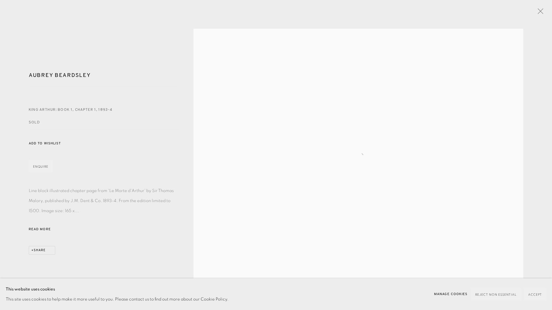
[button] (45, 144)
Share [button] (40, 250)
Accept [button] (535, 294)
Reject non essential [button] (496, 294)
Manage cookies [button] (450, 294)
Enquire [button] (40, 166)
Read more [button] (40, 229)
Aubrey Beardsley (60, 75)
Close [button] (539, 13)
